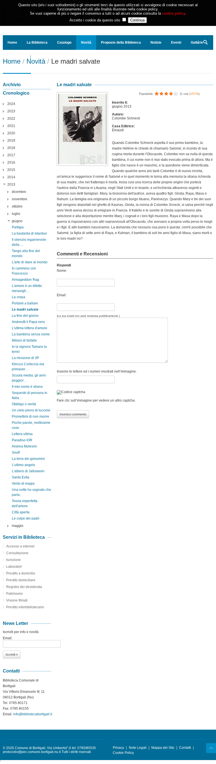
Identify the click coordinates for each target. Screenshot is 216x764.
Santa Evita (20, 477)
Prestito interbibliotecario (25, 607)
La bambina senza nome (31, 334)
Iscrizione (13, 560)
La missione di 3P (25, 358)
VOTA (194, 93)
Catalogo (64, 42)
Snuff (16, 453)
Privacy (118, 748)
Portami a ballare (25, 303)
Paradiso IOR (22, 440)
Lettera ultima (22, 434)
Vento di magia (23, 483)
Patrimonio (14, 594)
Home (12, 42)
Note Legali (138, 748)
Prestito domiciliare (20, 580)
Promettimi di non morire (30, 416)
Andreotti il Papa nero (28, 322)
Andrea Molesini (24, 446)
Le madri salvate (25, 309)
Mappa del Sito (162, 748)
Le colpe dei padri (25, 518)
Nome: (62, 271)
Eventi (176, 42)
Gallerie (197, 42)
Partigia (18, 227)
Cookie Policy (123, 753)
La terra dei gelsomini (28, 459)
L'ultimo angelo (23, 465)
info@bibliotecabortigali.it (32, 714)
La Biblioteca (37, 42)
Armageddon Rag (25, 280)
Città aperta (21, 512)
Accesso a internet (20, 546)
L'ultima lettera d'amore (29, 328)
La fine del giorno (25, 316)
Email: (61, 295)
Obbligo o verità (24, 404)
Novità (86, 42)
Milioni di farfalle (24, 340)
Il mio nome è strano (27, 387)
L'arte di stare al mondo (30, 262)
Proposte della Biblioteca (121, 42)
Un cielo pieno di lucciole (31, 410)
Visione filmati (17, 600)
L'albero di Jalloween (28, 471)
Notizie (155, 42)
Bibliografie (17, 57)
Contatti (185, 748)
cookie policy (173, 13)
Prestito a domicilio (20, 573)
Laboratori (14, 567)
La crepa (18, 297)
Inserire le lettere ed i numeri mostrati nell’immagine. (97, 371)
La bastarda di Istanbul (29, 233)
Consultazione (17, 553)
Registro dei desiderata (24, 587)
